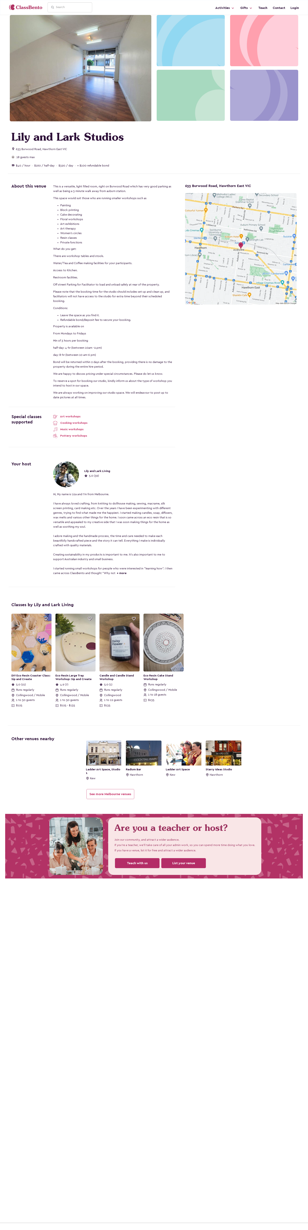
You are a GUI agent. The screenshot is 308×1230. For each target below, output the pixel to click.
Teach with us (137, 863)
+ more (121, 573)
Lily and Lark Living (97, 471)
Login (295, 7)
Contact (279, 7)
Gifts (244, 7)
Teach (262, 7)
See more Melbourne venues (110, 794)
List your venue (183, 863)
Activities (223, 7)
